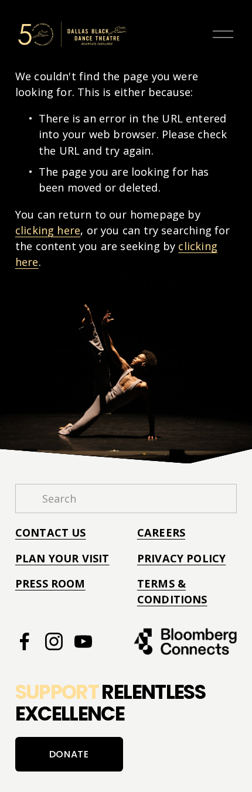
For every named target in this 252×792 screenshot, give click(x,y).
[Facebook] (24, 641)
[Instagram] (54, 641)
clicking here (47, 230)
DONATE (69, 754)
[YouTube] (83, 641)
